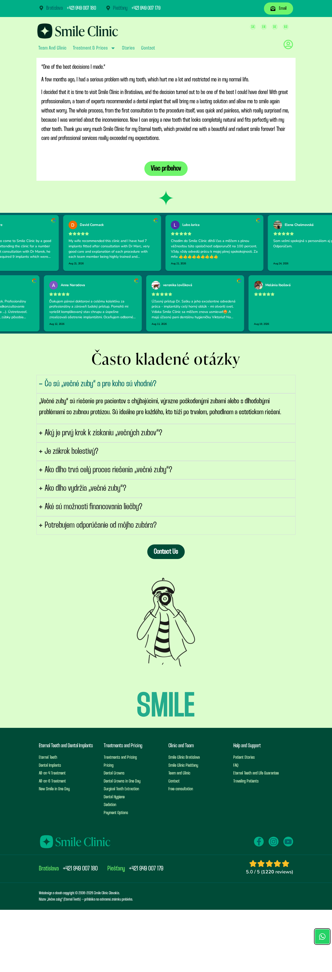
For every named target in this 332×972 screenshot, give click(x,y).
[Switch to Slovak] (252, 27)
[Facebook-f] (259, 841)
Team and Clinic (52, 48)
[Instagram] (273, 841)
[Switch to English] (263, 27)
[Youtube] (288, 841)
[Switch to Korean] (285, 27)
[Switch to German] (274, 27)
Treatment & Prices (90, 48)
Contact (148, 48)
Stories (128, 48)
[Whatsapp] (322, 936)
